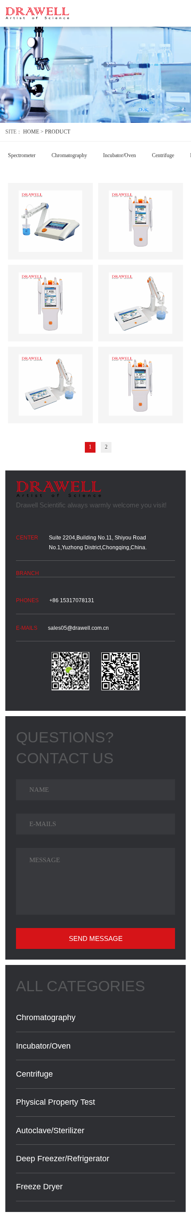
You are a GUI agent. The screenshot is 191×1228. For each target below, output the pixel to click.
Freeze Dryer (39, 1186)
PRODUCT (57, 132)
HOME (31, 132)
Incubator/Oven (119, 155)
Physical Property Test (55, 1102)
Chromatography (69, 155)
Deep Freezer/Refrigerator (62, 1158)
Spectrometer (22, 155)
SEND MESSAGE (96, 938)
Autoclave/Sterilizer (50, 1130)
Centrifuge (163, 155)
